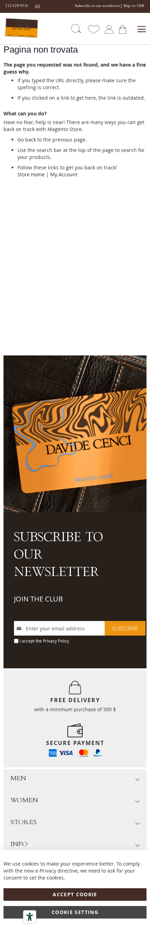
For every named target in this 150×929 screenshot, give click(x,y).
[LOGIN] (109, 29)
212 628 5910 (16, 6)
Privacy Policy (56, 641)
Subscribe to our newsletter (97, 6)
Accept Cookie (75, 894)
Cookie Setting (75, 912)
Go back (26, 139)
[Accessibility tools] (29, 916)
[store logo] (21, 28)
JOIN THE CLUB (38, 599)
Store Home (31, 174)
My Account (63, 174)
